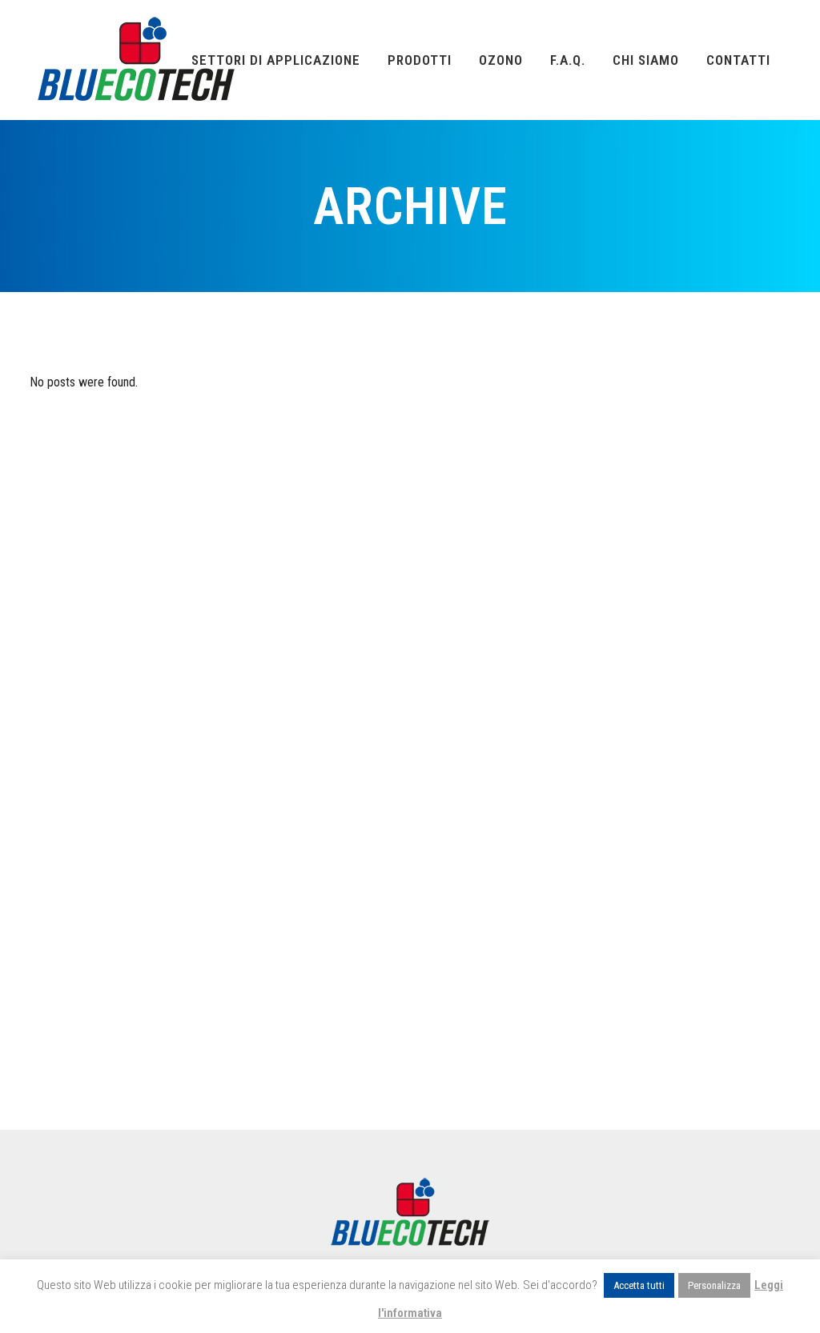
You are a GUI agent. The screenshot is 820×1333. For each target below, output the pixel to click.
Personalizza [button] (714, 1285)
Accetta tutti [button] (639, 1285)
